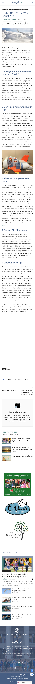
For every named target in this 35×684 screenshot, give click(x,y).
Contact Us (9, 675)
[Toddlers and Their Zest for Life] (6, 458)
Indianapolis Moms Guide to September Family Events (15, 575)
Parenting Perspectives (22, 9)
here (3, 225)
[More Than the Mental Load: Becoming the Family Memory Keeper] (6, 449)
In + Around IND (12, 9)
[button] (3, 2)
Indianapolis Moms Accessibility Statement (17, 678)
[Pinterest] (20, 668)
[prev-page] (3, 465)
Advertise (16, 675)
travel (8, 369)
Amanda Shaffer (10, 19)
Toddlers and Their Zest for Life (22, 456)
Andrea (4, 579)
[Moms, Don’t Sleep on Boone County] (6, 600)
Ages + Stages (5, 9)
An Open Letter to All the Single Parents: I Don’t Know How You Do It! (26, 392)
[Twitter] (25, 668)
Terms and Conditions (16, 677)
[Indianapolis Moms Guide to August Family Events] (6, 591)
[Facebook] (17, 424)
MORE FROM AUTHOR (11, 434)
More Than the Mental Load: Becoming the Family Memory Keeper (22, 449)
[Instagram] (15, 668)
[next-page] (6, 465)
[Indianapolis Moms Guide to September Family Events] (6, 441)
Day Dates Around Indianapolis (22, 606)
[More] (26, 23)
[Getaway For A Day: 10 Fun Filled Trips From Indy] (6, 617)
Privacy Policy (23, 675)
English (22, 682)
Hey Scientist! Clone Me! (9, 390)
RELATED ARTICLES (10, 432)
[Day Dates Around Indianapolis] (6, 608)
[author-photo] (17, 410)
